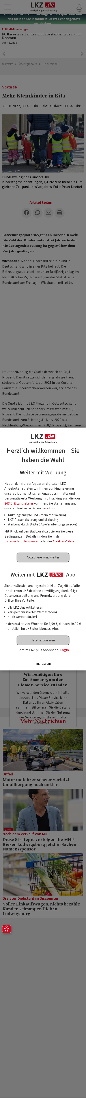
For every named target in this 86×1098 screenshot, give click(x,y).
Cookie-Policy (63, 541)
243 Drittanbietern (18, 503)
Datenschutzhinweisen (21, 541)
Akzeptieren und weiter (43, 557)
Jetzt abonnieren (43, 640)
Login (64, 650)
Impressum (43, 663)
